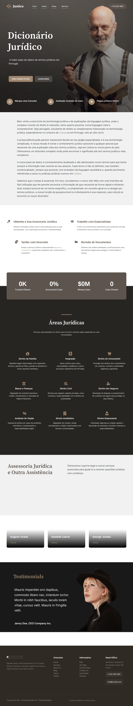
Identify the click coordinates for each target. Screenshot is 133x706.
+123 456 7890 (117, 6)
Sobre (44, 6)
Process (82, 676)
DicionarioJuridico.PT (29, 700)
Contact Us (83, 670)
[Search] (102, 6)
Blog (55, 670)
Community (84, 673)
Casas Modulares (45, 700)
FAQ (81, 662)
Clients (56, 676)
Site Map (82, 665)
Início (34, 6)
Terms (56, 673)
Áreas (54, 6)
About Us (57, 668)
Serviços (65, 6)
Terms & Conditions (76, 700)
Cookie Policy (84, 668)
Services (57, 665)
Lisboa (62, 132)
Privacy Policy (90, 700)
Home (56, 662)
